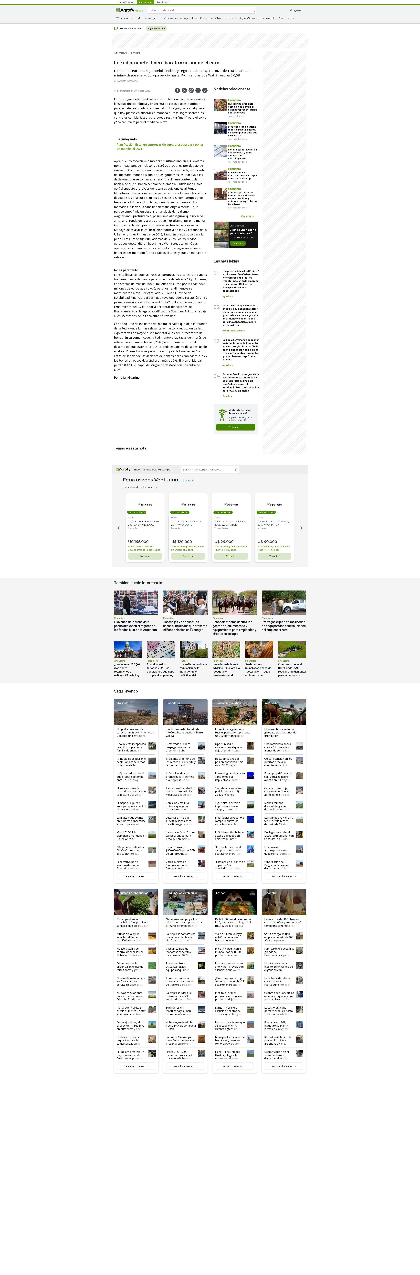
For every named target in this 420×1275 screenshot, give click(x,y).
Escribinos (238, 243)
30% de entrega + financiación (144, 550)
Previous (118, 528)
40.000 (270, 542)
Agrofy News (120, 52)
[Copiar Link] (205, 90)
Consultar (145, 556)
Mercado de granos (149, 18)
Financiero (135, 52)
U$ (130, 542)
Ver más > (247, 216)
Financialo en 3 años (182, 550)
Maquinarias (286, 18)
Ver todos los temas (134, 876)
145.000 (141, 542)
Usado (131, 517)
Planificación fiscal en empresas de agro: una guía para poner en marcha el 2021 (160, 146)
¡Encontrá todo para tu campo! (152, 469)
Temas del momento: (132, 28)
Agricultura (191, 18)
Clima (218, 18)
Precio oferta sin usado (140, 546)
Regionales (269, 18)
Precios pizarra (173, 18)
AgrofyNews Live (250, 18)
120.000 (185, 542)
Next (302, 528)
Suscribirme (235, 427)
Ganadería (206, 18)
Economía (231, 18)
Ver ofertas (188, 480)
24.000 (227, 542)
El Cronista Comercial (126, 80)
